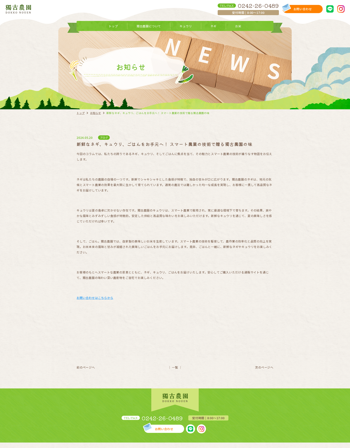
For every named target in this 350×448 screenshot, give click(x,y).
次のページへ (264, 367)
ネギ (213, 26)
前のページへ (86, 367)
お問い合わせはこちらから (95, 298)
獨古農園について (149, 26)
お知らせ (95, 113)
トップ (113, 26)
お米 (238, 26)
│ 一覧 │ (175, 367)
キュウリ (186, 26)
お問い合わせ (302, 9)
